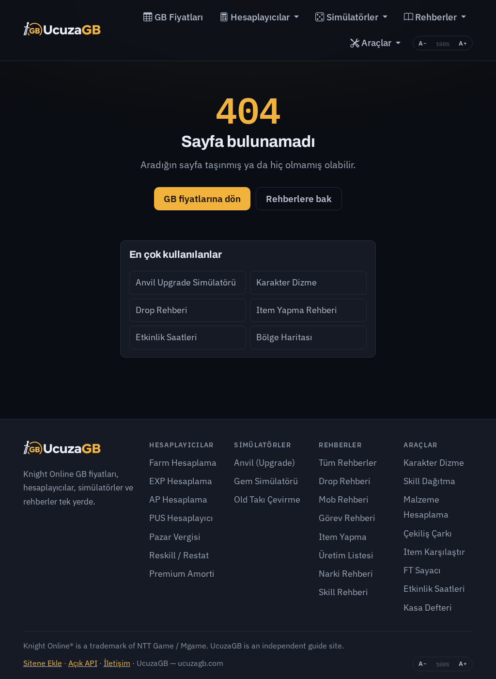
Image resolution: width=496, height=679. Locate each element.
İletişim (117, 663)
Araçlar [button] (376, 42)
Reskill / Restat (179, 555)
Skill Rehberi (343, 592)
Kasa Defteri (427, 607)
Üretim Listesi (346, 555)
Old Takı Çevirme (267, 499)
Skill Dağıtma (429, 481)
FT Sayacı (422, 570)
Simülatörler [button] (352, 17)
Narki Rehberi (346, 573)
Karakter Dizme (286, 282)
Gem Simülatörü (266, 481)
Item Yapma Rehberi (296, 310)
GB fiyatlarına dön (202, 198)
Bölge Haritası (284, 337)
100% (443, 43)
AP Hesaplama (178, 499)
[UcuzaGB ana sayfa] (62, 30)
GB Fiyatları (178, 17)
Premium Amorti (182, 573)
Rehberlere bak (299, 198)
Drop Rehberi (161, 310)
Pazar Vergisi (175, 536)
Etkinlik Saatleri (166, 337)
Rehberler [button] (436, 17)
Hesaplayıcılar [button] (260, 17)
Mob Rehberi (344, 499)
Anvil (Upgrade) (264, 462)
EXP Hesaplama (180, 481)
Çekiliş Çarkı (427, 533)
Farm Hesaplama (183, 462)
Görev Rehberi (347, 517)
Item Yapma (343, 536)
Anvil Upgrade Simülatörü (186, 282)
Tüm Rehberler (348, 462)
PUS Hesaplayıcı (181, 517)
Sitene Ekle (42, 663)
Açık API (82, 663)
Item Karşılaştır (434, 551)
